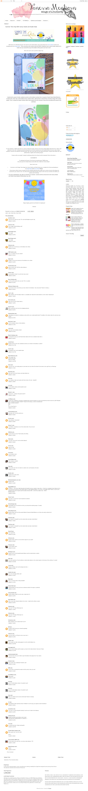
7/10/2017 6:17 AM (11, 691)
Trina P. (9, 348)
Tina (9, 723)
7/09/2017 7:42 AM (11, 527)
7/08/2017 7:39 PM (11, 296)
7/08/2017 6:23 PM (11, 268)
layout (67, 200)
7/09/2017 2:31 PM (11, 575)
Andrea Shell (10, 585)
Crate (71, 187)
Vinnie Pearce (71, 199)
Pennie (9, 445)
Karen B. (10, 306)
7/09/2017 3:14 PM (11, 589)
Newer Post (7, 757)
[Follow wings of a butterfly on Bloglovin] (70, 136)
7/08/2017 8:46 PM (11, 309)
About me (12, 20)
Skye (9, 466)
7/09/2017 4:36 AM (11, 476)
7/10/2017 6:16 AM (11, 684)
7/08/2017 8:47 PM (11, 317)
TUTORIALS (26, 20)
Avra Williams (11, 674)
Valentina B (10, 715)
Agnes (9, 258)
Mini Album (82, 190)
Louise (9, 565)
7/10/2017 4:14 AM (11, 671)
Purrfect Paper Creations (13, 730)
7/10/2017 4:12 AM (11, 664)
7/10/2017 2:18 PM (11, 705)
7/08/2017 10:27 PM (12, 352)
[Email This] (28, 211)
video (80, 201)
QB (9, 626)
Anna (9, 695)
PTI (74, 193)
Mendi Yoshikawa (11, 335)
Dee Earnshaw (11, 265)
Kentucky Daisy (11, 313)
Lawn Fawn (69, 162)
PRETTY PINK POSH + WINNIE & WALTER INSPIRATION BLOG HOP (77, 225)
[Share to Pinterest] (33, 211)
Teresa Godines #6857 (12, 739)
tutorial (77, 201)
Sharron (10, 272)
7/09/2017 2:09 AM (11, 395)
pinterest (68, 46)
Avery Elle (76, 185)
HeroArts (74, 188)
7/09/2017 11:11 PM (12, 650)
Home (6, 20)
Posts (68, 127)
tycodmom (10, 217)
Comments (69, 129)
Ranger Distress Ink (79, 195)
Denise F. (10, 425)
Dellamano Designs (12, 286)
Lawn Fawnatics (70, 170)
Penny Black (78, 194)
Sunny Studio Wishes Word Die (47, 148)
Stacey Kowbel (11, 592)
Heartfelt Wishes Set (47, 150)
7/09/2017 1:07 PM (11, 568)
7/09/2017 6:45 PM (11, 602)
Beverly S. (10, 392)
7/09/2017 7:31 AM (11, 513)
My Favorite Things (70, 191)
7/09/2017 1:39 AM (11, 374)
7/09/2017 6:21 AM (11, 500)
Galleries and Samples (36, 20)
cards (9, 213)
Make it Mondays (69, 190)
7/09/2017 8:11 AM (11, 534)
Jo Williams (10, 399)
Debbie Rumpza (11, 746)
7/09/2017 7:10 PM (11, 609)
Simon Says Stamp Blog (72, 158)
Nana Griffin (10, 599)
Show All (82, 176)
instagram (73, 46)
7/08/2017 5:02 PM (11, 255)
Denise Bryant (11, 510)
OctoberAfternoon (69, 193)
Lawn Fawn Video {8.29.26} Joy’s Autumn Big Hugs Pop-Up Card (74, 164)
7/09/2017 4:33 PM (11, 595)
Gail (9, 378)
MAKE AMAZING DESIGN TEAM (77, 189)
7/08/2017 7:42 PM (11, 303)
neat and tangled (71, 200)
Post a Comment (10, 752)
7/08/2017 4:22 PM (11, 234)
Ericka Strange (11, 503)
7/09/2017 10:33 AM (12, 561)
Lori (9, 385)
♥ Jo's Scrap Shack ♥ (12, 406)
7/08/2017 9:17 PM (11, 324)
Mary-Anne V (10, 321)
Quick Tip (73, 195)
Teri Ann (10, 418)
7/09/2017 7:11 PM (11, 616)
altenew (78, 199)
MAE (9, 667)
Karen (9, 364)
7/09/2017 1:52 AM (11, 388)
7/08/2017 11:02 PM (12, 361)
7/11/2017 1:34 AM (11, 742)
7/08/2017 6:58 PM (11, 289)
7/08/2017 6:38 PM (11, 275)
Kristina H (10, 661)
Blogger (49, 788)
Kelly (9, 558)
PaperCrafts (73, 194)
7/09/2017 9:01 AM (11, 548)
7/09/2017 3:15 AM (11, 448)
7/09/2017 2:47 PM (11, 582)
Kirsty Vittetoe (11, 459)
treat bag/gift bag (73, 201)
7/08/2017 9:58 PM (11, 338)
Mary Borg (10, 371)
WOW (76, 199)
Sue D (9, 452)
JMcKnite (10, 432)
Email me (45, 20)
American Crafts (69, 185)
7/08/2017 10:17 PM (12, 345)
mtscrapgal (10, 647)
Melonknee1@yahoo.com (13, 479)
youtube (81, 46)
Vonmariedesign (11, 411)
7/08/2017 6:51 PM (11, 282)
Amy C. (9, 293)
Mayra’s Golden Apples (71, 171)
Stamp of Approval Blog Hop (76, 216)
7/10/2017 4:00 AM (11, 657)
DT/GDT (19, 20)
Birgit (9, 579)
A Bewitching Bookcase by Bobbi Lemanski (74, 174)
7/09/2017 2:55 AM (11, 428)
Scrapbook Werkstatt (76, 196)
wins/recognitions (73, 203)
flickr (67, 47)
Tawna (9, 438)
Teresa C (10, 497)
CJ (8, 702)
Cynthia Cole (10, 572)
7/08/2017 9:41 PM (11, 331)
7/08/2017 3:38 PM (11, 221)
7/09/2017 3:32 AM (11, 462)
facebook (77, 46)
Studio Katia (17, 46)
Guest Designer (69, 188)
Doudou (9, 473)
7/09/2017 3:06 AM (11, 442)
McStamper (10, 551)
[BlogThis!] (29, 211)
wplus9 (77, 203)
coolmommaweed (11, 654)
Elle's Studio (81, 187)
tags (83, 200)
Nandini (9, 640)
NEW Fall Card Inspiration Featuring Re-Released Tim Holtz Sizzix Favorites (74, 160)
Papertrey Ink (70, 173)
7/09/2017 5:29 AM (11, 493)
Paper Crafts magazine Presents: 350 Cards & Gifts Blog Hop (77, 209)
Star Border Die (56, 151)
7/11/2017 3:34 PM (11, 749)
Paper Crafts (78, 193)
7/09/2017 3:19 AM (11, 455)
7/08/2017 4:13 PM (11, 227)
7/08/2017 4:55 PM (11, 248)
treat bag (67, 201)
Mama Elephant (76, 190)
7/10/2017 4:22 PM (11, 712)
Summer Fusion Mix (43, 100)
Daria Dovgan (11, 231)
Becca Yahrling (11, 279)
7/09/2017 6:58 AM (11, 507)
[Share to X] (30, 211)
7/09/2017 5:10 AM (11, 483)
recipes (80, 200)
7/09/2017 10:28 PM (12, 643)
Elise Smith (10, 299)
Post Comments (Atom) (13, 759)
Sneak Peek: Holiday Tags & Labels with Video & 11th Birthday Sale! (74, 168)
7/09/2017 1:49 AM (11, 381)
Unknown (10, 245)
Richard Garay (68, 196)
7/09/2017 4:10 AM (11, 469)
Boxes (79, 185)
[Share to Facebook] (31, 211)
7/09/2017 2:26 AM (11, 407)
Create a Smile (76, 187)
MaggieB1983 (11, 486)
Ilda (9, 681)
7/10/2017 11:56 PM (12, 726)
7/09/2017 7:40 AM (11, 520)
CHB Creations (11, 252)
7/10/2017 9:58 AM (11, 698)
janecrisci (10, 224)
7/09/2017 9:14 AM (11, 554)
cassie (9, 328)
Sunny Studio (50, 44)
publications (76, 200)
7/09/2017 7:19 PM (11, 623)
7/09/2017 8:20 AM (11, 541)
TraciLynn (10, 517)
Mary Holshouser (11, 355)
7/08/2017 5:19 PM (11, 262)
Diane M (10, 531)
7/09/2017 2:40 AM (11, 421)
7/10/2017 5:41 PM (11, 720)
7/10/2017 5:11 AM (11, 677)
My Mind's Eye (80, 191)
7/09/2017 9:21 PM (11, 636)
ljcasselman (10, 708)
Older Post (60, 757)
